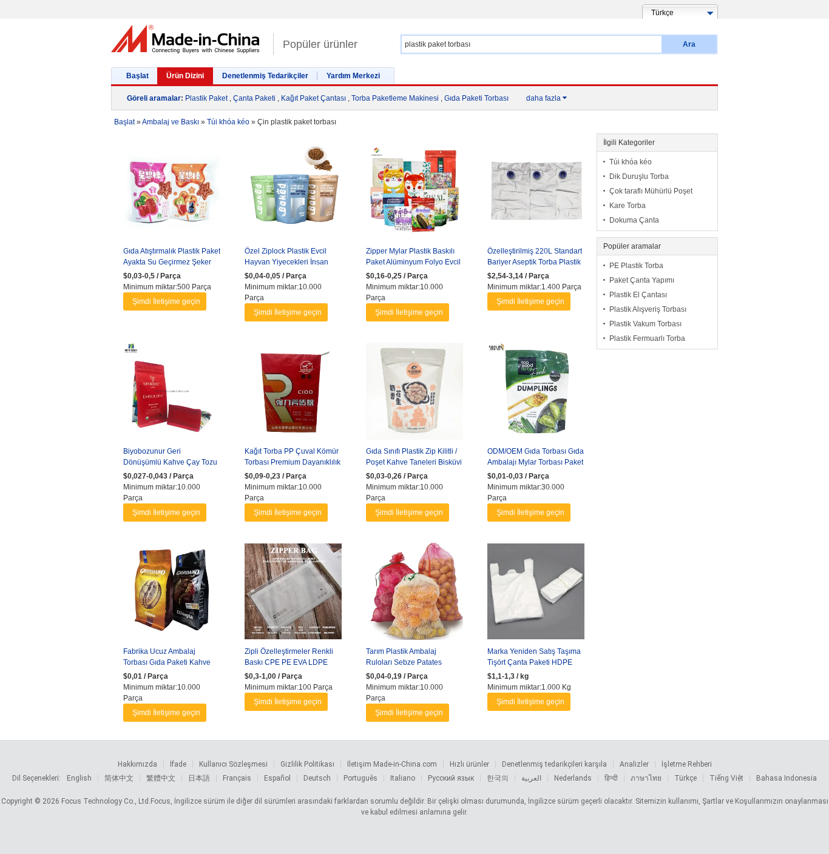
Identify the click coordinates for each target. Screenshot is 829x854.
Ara (689, 44)
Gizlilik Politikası (307, 764)
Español (277, 778)
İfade (178, 764)
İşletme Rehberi (687, 764)
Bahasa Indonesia (786, 778)
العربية (531, 778)
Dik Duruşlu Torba (639, 176)
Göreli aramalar (154, 98)
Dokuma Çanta (634, 220)
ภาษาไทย (646, 778)
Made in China (189, 39)
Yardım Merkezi (353, 76)
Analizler (634, 764)
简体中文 (119, 778)
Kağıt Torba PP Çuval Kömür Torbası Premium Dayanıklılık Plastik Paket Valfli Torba (292, 462)
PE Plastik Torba (636, 265)
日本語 (199, 778)
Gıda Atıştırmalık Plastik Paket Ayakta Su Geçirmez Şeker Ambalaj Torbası (171, 262)
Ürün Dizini (185, 76)
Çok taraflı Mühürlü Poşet (650, 191)
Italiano (402, 778)
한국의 (498, 778)
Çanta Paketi (254, 98)
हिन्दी (611, 778)
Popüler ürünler (320, 44)
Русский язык (451, 778)
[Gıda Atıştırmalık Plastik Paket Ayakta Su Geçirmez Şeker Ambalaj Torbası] (171, 194)
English (79, 778)
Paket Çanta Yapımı (641, 280)
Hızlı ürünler (469, 764)
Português (360, 778)
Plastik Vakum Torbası (645, 324)
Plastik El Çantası (638, 295)
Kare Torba (627, 205)
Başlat (137, 76)
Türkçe (685, 778)
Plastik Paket (206, 98)
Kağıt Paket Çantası (313, 98)
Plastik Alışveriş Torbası (647, 309)
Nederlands (573, 778)
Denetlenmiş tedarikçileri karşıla (554, 764)
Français (237, 778)
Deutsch (317, 778)
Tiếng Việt (726, 778)
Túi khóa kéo (630, 162)
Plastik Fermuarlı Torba (647, 338)
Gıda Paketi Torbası (476, 98)
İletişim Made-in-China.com (392, 764)
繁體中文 (160, 778)
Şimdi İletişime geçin (166, 301)
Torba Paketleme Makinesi (395, 98)
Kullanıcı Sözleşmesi (233, 764)
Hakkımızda (137, 764)
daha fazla (546, 98)
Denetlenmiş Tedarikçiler (265, 76)
